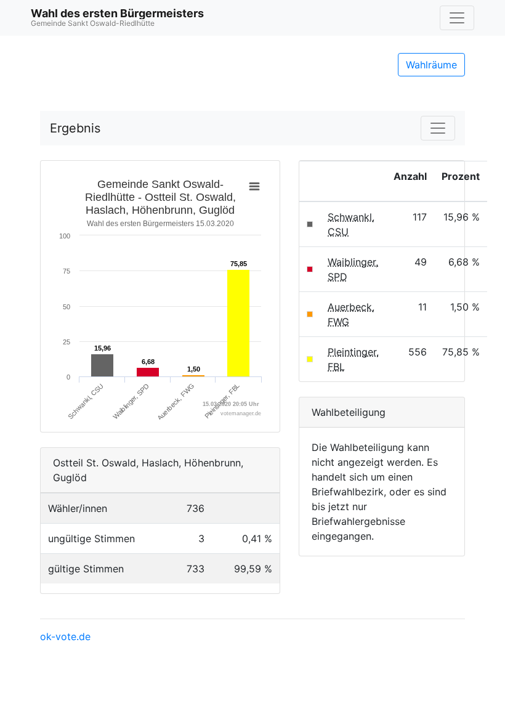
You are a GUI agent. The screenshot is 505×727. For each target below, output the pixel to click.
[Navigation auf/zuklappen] (457, 18)
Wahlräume (431, 65)
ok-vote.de (65, 636)
